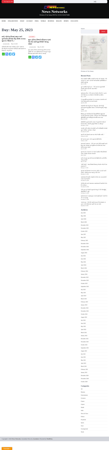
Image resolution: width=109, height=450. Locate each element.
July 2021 (83, 354)
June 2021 (83, 357)
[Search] (106, 21)
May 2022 (83, 326)
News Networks (54, 11)
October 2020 (84, 381)
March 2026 (84, 222)
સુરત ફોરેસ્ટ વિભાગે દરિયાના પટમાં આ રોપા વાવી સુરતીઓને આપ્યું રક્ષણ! (39, 42)
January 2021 (84, 372)
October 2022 (84, 314)
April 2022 (83, 329)
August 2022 (84, 317)
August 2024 (84, 252)
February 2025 (84, 240)
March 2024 (84, 268)
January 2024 (84, 274)
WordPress (49, 439)
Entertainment (84, 395)
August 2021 (84, 351)
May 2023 (83, 292)
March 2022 (84, 332)
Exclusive (74, 21)
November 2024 (85, 246)
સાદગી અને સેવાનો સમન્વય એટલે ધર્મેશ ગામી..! (92, 134)
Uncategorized (84, 429)
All (81, 389)
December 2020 (84, 375)
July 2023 (83, 289)
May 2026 (83, 216)
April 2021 (83, 363)
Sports (66, 21)
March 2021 (84, 366)
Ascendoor (36, 439)
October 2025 (84, 231)
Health (59, 21)
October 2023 (84, 283)
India (37, 21)
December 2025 (84, 225)
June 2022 (83, 323)
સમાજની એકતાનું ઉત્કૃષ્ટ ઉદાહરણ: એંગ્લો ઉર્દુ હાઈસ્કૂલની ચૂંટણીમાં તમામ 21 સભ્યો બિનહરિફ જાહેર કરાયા (94, 107)
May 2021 (83, 360)
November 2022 (85, 311)
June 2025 (83, 234)
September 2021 (85, 348)
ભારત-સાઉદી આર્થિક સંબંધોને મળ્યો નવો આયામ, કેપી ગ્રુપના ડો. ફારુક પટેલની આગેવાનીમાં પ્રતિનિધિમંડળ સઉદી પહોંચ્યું (94, 80)
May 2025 (83, 237)
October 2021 (84, 344)
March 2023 (84, 298)
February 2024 (84, 271)
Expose (82, 401)
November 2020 (85, 378)
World (43, 21)
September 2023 (85, 286)
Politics (82, 416)
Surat (22, 21)
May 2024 (83, 262)
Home (4, 21)
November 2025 (85, 228)
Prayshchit (83, 419)
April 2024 (83, 265)
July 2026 (83, 212)
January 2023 (84, 305)
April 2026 (83, 219)
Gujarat (29, 21)
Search (83, 28)
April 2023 (83, 295)
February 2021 (84, 369)
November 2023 (85, 280)
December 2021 (84, 338)
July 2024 (83, 255)
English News (13, 21)
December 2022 (84, 308)
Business (51, 21)
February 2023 (84, 302)
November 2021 (85, 341)
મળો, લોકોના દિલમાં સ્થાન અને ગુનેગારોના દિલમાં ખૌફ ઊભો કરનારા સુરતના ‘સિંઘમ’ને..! (14, 39)
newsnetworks (6, 44)
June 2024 (83, 259)
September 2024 (85, 249)
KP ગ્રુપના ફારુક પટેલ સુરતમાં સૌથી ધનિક (91, 139)
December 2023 (84, 277)
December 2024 (84, 243)
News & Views (84, 413)
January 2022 (84, 335)
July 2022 (83, 320)
